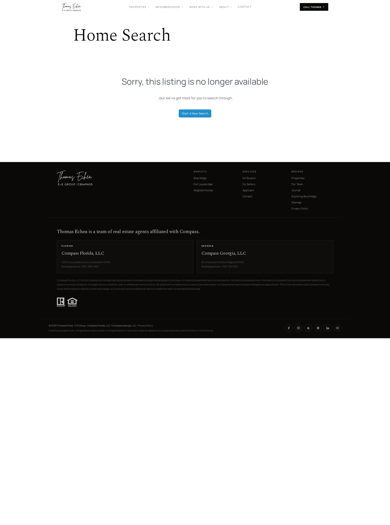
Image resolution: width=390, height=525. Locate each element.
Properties (297, 178)
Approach (248, 190)
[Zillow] (308, 328)
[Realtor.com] (318, 328)
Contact (244, 7)
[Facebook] (288, 328)
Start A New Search (195, 113)
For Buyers (249, 178)
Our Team (297, 184)
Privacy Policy (299, 208)
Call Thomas (314, 7)
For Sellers (249, 184)
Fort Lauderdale (203, 184)
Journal (295, 190)
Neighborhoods (203, 190)
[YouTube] (337, 328)
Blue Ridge (200, 178)
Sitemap (296, 202)
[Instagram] (298, 328)
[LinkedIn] (328, 328)
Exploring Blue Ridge (303, 196)
